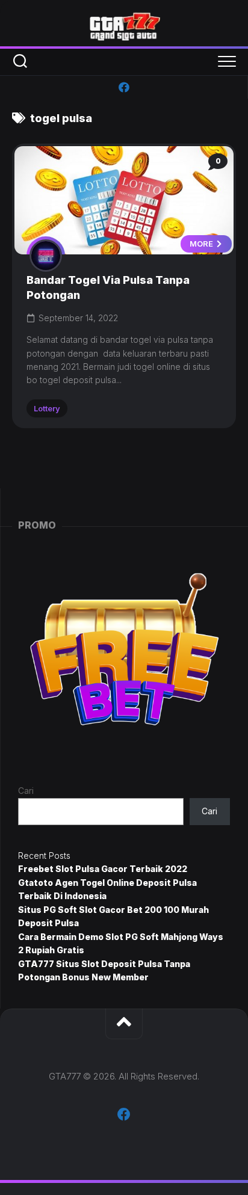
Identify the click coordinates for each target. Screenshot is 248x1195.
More (202, 243)
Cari (26, 790)
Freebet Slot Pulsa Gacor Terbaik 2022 (102, 869)
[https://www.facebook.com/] (124, 87)
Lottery (47, 408)
